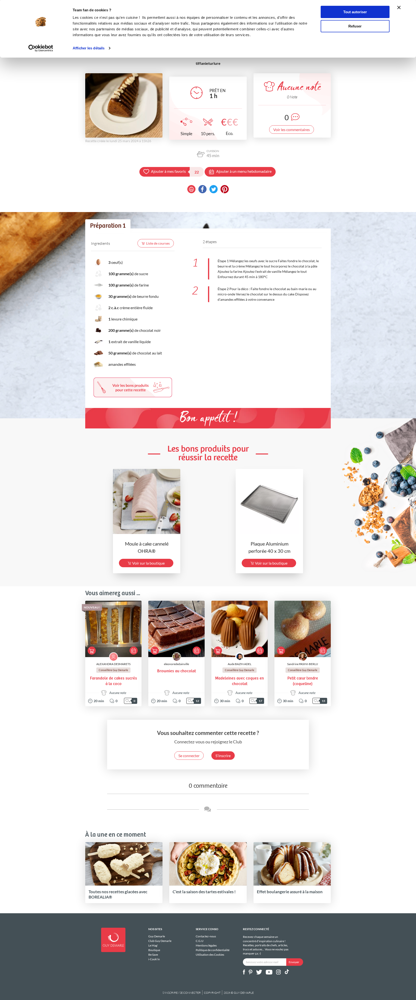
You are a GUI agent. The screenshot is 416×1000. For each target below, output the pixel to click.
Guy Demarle (156, 936)
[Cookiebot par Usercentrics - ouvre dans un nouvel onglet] (41, 48)
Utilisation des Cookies (210, 954)
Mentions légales (206, 945)
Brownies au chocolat (176, 671)
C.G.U (199, 941)
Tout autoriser (355, 12)
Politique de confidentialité (212, 950)
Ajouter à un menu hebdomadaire (244, 171)
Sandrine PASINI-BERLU (302, 664)
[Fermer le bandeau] (399, 7)
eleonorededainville (176, 664)
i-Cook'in (154, 959)
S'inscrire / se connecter (181, 992)
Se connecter (189, 755)
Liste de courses (158, 243)
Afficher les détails (88, 48)
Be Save (153, 954)
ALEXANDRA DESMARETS (113, 664)
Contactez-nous (206, 936)
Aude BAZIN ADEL (239, 664)
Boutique (154, 950)
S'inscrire (223, 755)
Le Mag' (153, 945)
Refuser (355, 26)
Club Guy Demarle (159, 941)
